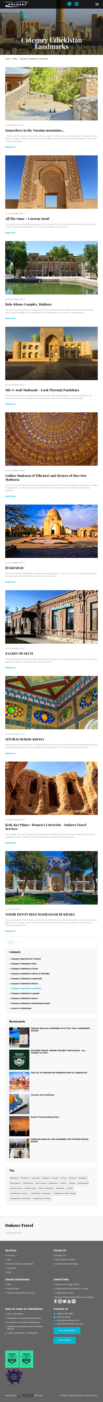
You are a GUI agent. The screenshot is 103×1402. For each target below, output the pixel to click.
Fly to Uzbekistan (15, 1314)
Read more (10, 147)
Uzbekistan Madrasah (41, 1193)
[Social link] (56, 1301)
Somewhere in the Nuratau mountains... (34, 130)
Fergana (46, 1178)
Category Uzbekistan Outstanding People (30, 1003)
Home (7, 59)
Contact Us (60, 1255)
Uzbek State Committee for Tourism (72, 1289)
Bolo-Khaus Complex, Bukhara (28, 304)
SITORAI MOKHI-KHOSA (24, 739)
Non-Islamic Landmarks (47, 1183)
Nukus (63, 1183)
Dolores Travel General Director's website (74, 1297)
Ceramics (25, 1178)
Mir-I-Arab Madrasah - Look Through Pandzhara (42, 390)
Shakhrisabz (30, 1188)
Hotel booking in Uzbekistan (20, 1264)
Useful (70, 1188)
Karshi (55, 1178)
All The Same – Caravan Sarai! (27, 219)
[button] (97, 4)
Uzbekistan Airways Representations (24, 1318)
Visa (9, 1259)
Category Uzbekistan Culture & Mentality (30, 974)
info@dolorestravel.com (68, 1320)
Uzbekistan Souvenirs (20, 1198)
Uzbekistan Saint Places (64, 1193)
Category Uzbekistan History (24, 984)
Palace (72, 1183)
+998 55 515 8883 (65, 1314)
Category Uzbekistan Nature (24, 998)
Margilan (83, 1178)
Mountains (28, 1183)
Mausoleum (15, 1183)
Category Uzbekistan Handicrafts (26, 979)
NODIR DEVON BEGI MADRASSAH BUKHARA (40, 914)
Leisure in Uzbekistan (21, 1008)
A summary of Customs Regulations (23, 1322)
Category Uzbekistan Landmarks (26, 988)
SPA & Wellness (46, 1188)
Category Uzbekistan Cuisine (24, 969)
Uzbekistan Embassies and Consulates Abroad (24, 1328)
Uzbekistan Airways (64, 1293)
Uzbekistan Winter (42, 1198)
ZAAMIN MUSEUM (19, 653)
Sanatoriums (16, 1188)
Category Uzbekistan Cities (24, 964)
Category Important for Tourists (26, 959)
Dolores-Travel (63, 1317)
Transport (11, 1268)
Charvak (35, 1178)
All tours (11, 1255)
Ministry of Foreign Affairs (67, 1284)
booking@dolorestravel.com (70, 1324)
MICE (9, 1272)
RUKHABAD (14, 568)
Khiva (63, 1178)
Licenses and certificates (66, 1264)
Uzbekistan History (19, 1193)
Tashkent (60, 1188)
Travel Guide (13, 1289)
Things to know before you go (21, 1293)
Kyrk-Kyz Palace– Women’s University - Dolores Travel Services (45, 827)
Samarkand (83, 1183)
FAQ (9, 1284)
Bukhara (14, 1178)
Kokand (72, 1178)
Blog (15, 59)
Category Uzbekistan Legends (25, 993)
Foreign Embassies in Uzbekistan (22, 1333)
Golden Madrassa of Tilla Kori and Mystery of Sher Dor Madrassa (45, 477)
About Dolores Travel (65, 1259)
